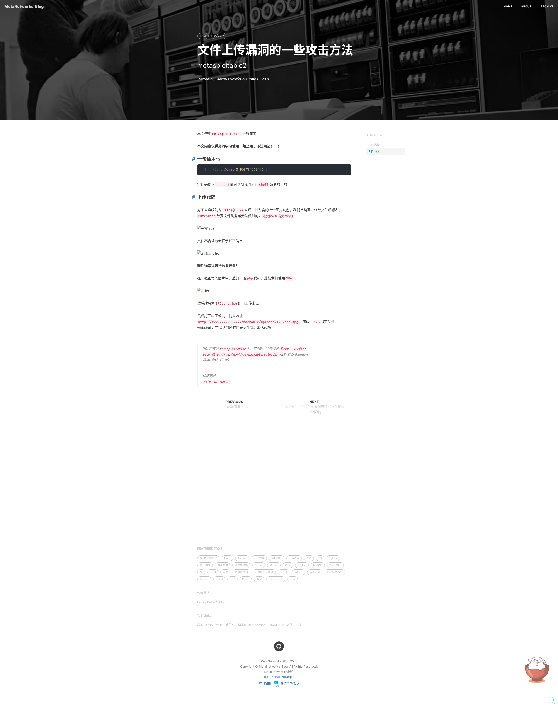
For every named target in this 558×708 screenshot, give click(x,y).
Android (242, 558)
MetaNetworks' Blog (24, 6)
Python (333, 558)
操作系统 (276, 558)
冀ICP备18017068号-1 (279, 677)
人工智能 (259, 558)
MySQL (317, 565)
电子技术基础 (335, 572)
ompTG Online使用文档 (285, 625)
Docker (204, 579)
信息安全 (219, 35)
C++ (288, 565)
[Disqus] (274, 481)
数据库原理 (241, 572)
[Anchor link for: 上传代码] (193, 197)
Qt (201, 572)
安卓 (225, 572)
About (526, 6)
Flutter (259, 565)
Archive (547, 6)
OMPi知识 (335, 565)
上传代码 (373, 151)
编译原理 (222, 565)
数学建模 (205, 565)
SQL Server (276, 579)
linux (292, 579)
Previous (234, 404)
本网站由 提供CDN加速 (279, 683)
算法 (308, 558)
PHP (232, 579)
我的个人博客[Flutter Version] (246, 625)
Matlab (274, 565)
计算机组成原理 (264, 572)
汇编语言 (294, 558)
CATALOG (374, 135)
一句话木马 (374, 144)
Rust (259, 579)
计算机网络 (241, 565)
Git (320, 558)
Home (508, 6)
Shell (213, 572)
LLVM (219, 579)
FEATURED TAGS (209, 548)
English (302, 565)
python (298, 572)
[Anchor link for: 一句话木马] (193, 158)
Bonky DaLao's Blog (211, 602)
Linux (203, 35)
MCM (283, 572)
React (245, 579)
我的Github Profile (210, 625)
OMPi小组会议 (208, 558)
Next (314, 407)
